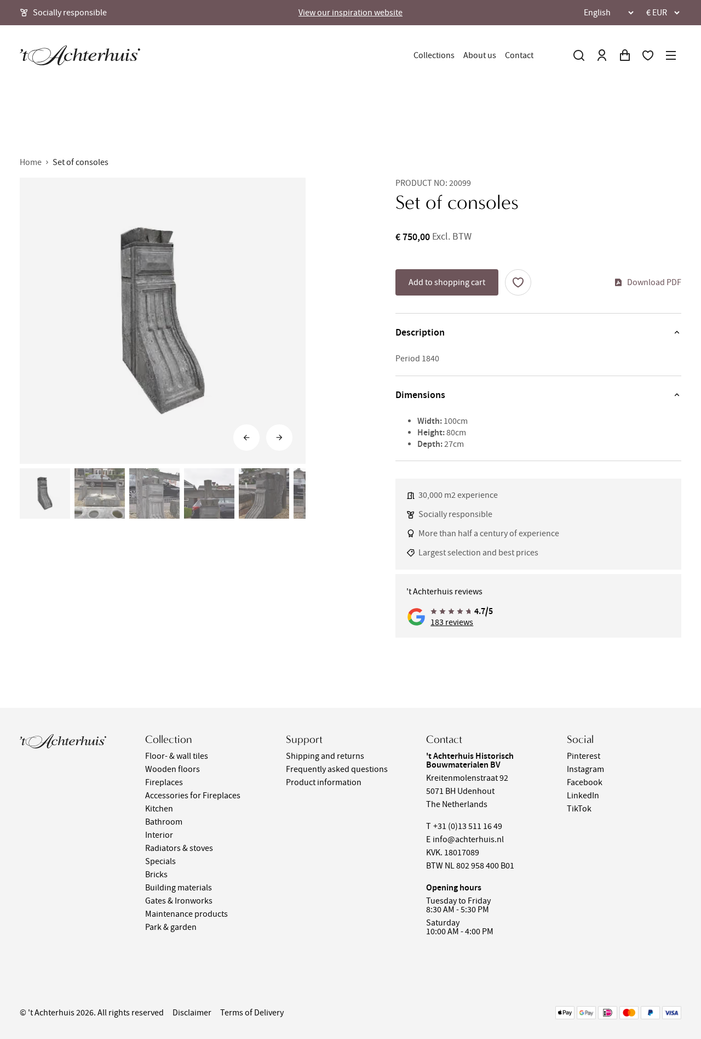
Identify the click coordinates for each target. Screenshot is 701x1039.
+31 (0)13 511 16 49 (467, 826)
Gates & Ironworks (178, 900)
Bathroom (163, 821)
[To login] (601, 55)
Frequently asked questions (337, 769)
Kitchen (159, 808)
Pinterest (583, 756)
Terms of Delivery (252, 1012)
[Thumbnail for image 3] (154, 493)
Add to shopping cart (447, 282)
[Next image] (279, 437)
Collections (434, 55)
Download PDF (654, 282)
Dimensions (420, 394)
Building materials (178, 887)
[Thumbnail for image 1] (45, 493)
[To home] (80, 55)
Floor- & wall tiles (176, 756)
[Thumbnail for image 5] (264, 493)
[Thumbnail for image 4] (209, 493)
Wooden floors (172, 769)
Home (31, 162)
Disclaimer (192, 1012)
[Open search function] (578, 55)
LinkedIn (583, 795)
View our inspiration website (350, 12)
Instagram (585, 769)
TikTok (579, 808)
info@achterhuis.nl (468, 839)
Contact (519, 55)
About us (479, 55)
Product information (323, 782)
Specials (160, 861)
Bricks (156, 874)
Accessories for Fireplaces (192, 795)
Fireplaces (164, 782)
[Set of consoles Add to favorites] (518, 282)
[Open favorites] (647, 55)
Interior (159, 835)
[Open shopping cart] (624, 55)
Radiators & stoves (179, 848)
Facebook (584, 782)
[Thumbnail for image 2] (99, 493)
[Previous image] (246, 437)
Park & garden (171, 927)
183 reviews (451, 622)
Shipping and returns (325, 756)
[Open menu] (670, 55)
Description (420, 332)
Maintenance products (186, 914)
